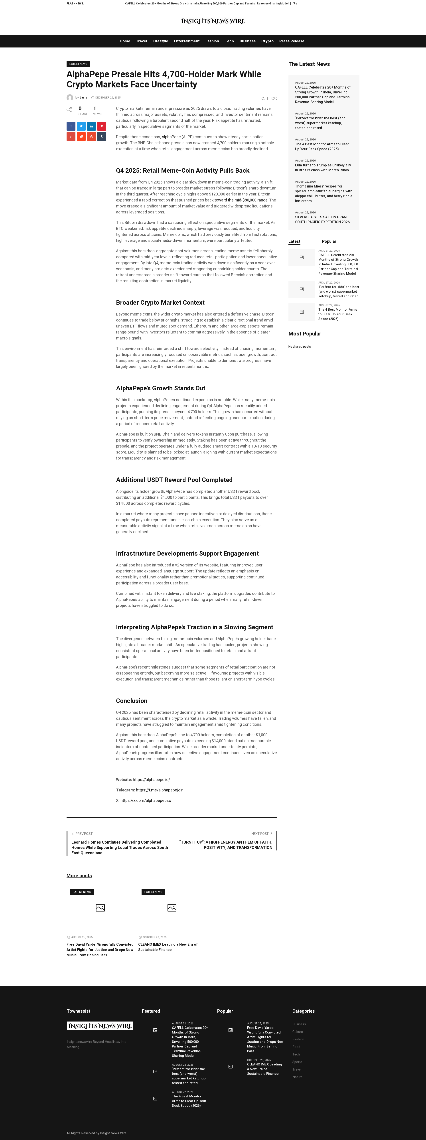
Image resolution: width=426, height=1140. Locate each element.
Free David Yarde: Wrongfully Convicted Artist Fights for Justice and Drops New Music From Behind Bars (100, 950)
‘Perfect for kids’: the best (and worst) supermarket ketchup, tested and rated (320, 123)
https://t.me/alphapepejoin (159, 790)
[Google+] (71, 136)
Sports (297, 1061)
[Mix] (91, 136)
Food (296, 1046)
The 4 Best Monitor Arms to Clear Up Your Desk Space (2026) (322, 147)
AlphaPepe (171, 137)
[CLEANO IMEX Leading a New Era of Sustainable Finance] (171, 908)
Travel (296, 1069)
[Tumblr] (101, 136)
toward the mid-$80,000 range (241, 200)
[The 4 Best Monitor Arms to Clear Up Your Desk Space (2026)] (301, 312)
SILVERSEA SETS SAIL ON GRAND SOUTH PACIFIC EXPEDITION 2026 (322, 220)
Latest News (78, 64)
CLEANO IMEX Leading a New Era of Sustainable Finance (168, 947)
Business (299, 1024)
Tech (296, 1054)
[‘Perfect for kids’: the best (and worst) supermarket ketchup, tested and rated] (301, 289)
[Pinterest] (101, 126)
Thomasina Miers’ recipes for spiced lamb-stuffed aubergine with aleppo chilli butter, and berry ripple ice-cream (323, 194)
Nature (297, 1077)
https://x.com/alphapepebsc (145, 801)
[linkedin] (91, 126)
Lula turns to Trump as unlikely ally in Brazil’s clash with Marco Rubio (323, 168)
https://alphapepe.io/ (151, 780)
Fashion (298, 1039)
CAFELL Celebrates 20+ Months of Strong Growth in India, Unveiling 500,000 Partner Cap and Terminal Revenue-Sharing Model (182, 4)
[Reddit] (81, 136)
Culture (297, 1031)
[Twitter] (81, 126)
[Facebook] (71, 126)
